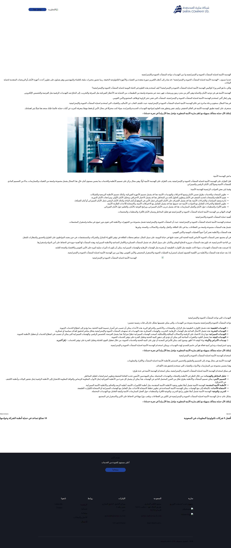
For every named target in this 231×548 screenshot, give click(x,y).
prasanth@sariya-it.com (115, 516)
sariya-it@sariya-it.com (151, 516)
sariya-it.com (165, 541)
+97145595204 (118, 523)
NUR (191, 541)
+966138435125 (154, 523)
